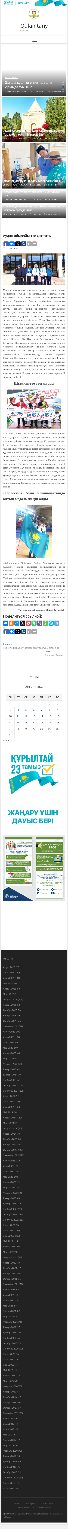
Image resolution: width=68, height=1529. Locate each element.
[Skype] (51, 623)
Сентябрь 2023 (11, 1155)
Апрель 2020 (9, 1375)
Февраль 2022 (10, 1257)
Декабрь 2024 (10, 1074)
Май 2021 (8, 1305)
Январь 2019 (9, 1456)
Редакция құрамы (44, 1507)
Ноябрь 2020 (9, 1338)
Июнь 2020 (8, 1364)
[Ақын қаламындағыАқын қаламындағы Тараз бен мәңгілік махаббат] (34, 119)
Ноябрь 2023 (9, 1144)
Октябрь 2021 (10, 1278)
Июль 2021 (8, 1295)
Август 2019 (9, 1418)
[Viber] (39, 623)
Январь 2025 (9, 1069)
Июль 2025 (8, 1037)
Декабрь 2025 (10, 1010)
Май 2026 (8, 983)
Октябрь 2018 (10, 1472)
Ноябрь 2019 (9, 1402)
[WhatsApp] (45, 623)
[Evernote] (34, 623)
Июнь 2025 (8, 1042)
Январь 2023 (9, 1198)
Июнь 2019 (8, 1429)
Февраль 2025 (10, 1064)
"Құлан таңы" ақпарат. (18, 91)
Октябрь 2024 (10, 1085)
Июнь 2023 (8, 1171)
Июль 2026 (8, 972)
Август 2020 (9, 1354)
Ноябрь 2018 (9, 1466)
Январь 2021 (9, 1327)
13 (33, 716)
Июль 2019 (8, 1423)
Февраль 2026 (10, 999)
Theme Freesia (32, 1514)
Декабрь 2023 (10, 1139)
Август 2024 (9, 1096)
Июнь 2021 (8, 1300)
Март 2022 (8, 1252)
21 (41, 722)
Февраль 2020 (10, 1386)
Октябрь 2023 (10, 1149)
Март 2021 (8, 1316)
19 (26, 722)
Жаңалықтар (11, 77)
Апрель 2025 (9, 1053)
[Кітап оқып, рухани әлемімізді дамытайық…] (34, 166)
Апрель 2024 (9, 1117)
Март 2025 (8, 1058)
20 (33, 722)
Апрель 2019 (9, 1440)
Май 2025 (8, 1047)
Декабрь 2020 (10, 1332)
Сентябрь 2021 (11, 1284)
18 (18, 722)
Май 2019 (8, 1434)
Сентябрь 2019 (11, 1413)
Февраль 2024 (10, 1128)
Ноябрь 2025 (9, 1015)
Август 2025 (9, 1031)
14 (41, 716)
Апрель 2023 (9, 1182)
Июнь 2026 (8, 978)
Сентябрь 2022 (11, 1219)
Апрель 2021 (9, 1311)
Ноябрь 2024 (9, 1080)
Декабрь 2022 (10, 1203)
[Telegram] (56, 623)
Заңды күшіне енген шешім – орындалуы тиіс (30, 84)
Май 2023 (8, 1176)
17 (10, 722)
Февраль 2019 (10, 1450)
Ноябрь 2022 (9, 1209)
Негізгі (16, 1504)
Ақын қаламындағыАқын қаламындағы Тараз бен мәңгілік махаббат (30, 132)
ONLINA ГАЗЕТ (47, 1504)
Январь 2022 (9, 1262)
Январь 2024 (9, 1133)
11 (18, 716)
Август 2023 (9, 1160)
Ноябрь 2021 (9, 1273)
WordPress (44, 1514)
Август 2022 (9, 1225)
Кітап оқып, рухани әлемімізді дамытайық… (33, 181)
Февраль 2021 (10, 1321)
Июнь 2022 (8, 1235)
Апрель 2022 (9, 1246)
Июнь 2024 (8, 1107)
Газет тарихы (30, 1504)
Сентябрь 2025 (11, 1026)
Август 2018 (9, 1483)
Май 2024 (8, 1112)
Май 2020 (8, 1370)
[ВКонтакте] (5, 623)
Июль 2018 (8, 1488)
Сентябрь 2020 (11, 1348)
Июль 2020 (8, 1359)
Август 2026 (9, 967)
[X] (22, 623)
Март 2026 (8, 994)
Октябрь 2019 (10, 1407)
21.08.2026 (38, 91)
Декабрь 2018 (10, 1461)
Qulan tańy (34, 25)
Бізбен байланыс (24, 1507)
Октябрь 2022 (10, 1214)
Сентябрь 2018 (11, 1477)
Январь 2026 (9, 1004)
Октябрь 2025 (10, 1021)
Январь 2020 (9, 1391)
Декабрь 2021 (10, 1268)
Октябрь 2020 (10, 1343)
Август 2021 (9, 1289)
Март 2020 (8, 1381)
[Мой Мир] (16, 623)
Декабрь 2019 (10, 1397)
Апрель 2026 (9, 988)
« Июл (6, 740)
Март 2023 (8, 1187)
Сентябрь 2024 (11, 1090)
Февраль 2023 (10, 1192)
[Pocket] (28, 623)
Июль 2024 (8, 1101)
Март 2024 (8, 1123)
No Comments (54, 91)
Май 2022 (8, 1241)
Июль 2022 (8, 1230)
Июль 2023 (8, 1166)
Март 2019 (8, 1445)
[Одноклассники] (11, 623)
